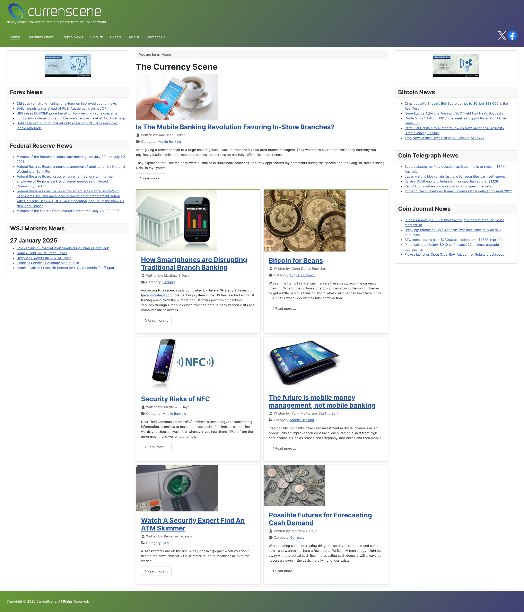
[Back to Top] (517, 604)
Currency (297, 537)
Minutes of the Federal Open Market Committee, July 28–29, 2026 (68, 211)
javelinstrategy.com (157, 295)
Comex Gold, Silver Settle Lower (42, 253)
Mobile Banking (169, 141)
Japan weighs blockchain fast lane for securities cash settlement (455, 176)
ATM (166, 543)
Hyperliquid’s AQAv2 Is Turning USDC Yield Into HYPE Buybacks (454, 113)
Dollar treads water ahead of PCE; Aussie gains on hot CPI (62, 108)
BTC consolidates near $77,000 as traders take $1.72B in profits (454, 240)
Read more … (152, 178)
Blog (94, 37)
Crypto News (72, 37)
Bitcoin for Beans (296, 260)
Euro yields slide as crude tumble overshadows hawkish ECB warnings (71, 118)
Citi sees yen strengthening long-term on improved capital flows (67, 103)
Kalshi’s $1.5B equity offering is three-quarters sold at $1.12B (451, 181)
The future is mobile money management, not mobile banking (322, 401)
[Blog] (100, 37)
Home (15, 37)
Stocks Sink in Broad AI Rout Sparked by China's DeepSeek (63, 248)
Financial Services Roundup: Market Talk (48, 263)
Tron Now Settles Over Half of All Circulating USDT (444, 138)
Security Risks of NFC (175, 399)
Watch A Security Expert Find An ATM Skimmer (193, 524)
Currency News (40, 37)
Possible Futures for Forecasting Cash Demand (320, 519)
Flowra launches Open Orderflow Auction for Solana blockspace (454, 254)
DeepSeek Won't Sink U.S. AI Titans (44, 258)
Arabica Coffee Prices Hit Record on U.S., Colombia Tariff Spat (65, 268)
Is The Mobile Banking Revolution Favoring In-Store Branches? (235, 127)
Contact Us (155, 37)
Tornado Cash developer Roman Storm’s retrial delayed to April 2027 (458, 191)
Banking (169, 282)
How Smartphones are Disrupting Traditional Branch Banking (194, 263)
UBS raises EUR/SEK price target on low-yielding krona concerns (67, 113)
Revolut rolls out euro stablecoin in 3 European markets (448, 186)
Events (116, 37)
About (134, 37)
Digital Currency (302, 275)
